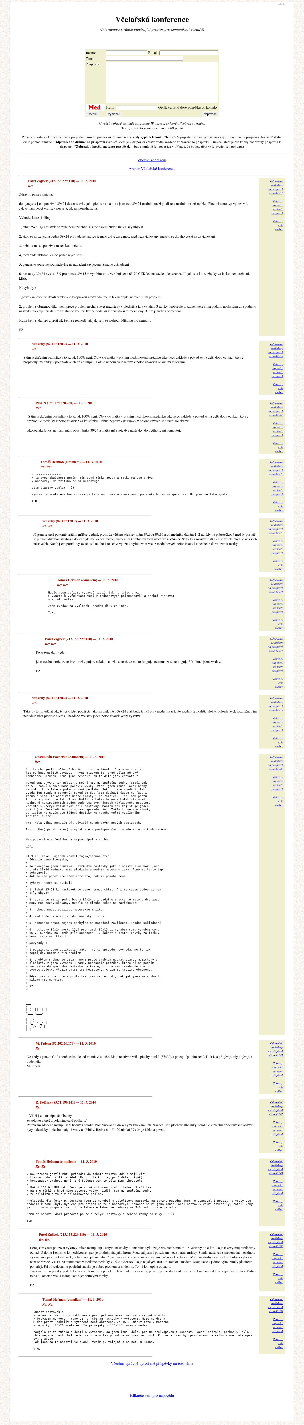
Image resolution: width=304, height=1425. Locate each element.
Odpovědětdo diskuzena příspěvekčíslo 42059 (275, 704)
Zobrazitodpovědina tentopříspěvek (277, 207)
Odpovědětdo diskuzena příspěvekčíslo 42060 (275, 409)
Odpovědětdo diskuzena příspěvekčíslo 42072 (275, 527)
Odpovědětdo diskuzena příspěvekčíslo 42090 (275, 1240)
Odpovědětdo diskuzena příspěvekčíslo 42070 (275, 468)
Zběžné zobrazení (152, 159)
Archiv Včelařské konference (152, 168)
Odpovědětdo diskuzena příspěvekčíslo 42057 (275, 350)
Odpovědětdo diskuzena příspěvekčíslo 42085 (275, 1108)
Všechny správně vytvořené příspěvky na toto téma (152, 1363)
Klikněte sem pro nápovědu (152, 1395)
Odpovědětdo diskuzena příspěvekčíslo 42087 (275, 1167)
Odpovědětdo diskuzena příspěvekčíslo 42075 (275, 586)
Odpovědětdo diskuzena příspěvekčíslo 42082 (275, 1049)
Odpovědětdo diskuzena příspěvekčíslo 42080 (275, 763)
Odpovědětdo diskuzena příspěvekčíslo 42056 (275, 187)
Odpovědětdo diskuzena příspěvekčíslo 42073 (275, 645)
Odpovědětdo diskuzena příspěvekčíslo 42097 (275, 1305)
